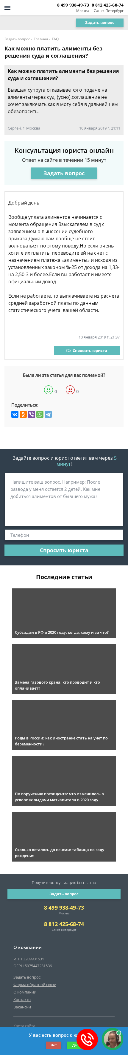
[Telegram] (48, 414)
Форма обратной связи (34, 984)
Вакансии (22, 1007)
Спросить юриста (90, 350)
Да (74, 1045)
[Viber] (31, 414)
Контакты (22, 999)
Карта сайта (24, 1025)
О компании (24, 992)
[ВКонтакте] (14, 414)
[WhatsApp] (39, 414)
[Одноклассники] (23, 414)
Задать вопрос (99, 22)
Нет (54, 1045)
